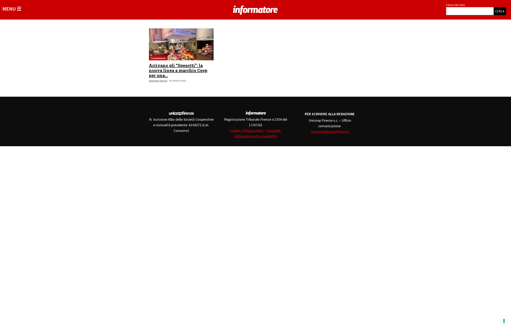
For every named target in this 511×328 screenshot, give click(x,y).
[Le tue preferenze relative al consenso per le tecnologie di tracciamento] (504, 321)
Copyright (273, 130)
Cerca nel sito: (455, 5)
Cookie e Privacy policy (247, 130)
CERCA (499, 11)
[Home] (255, 9)
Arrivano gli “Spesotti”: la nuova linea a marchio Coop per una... (178, 70)
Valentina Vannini (158, 80)
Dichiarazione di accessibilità (255, 136)
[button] (11, 8)
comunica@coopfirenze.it (330, 131)
